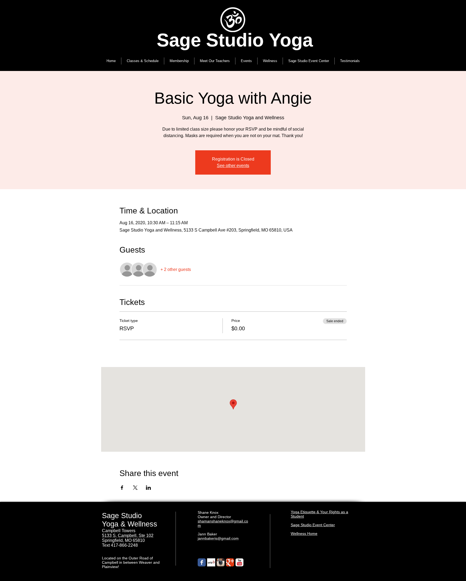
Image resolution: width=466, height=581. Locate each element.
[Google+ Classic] (230, 562)
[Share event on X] (135, 487)
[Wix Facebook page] (202, 562)
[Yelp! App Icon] (211, 562)
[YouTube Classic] (239, 562)
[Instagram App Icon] (221, 562)
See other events (233, 165)
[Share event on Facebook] (122, 487)
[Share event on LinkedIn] (148, 487)
